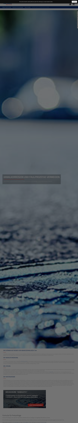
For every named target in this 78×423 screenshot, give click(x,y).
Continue (74, 1)
